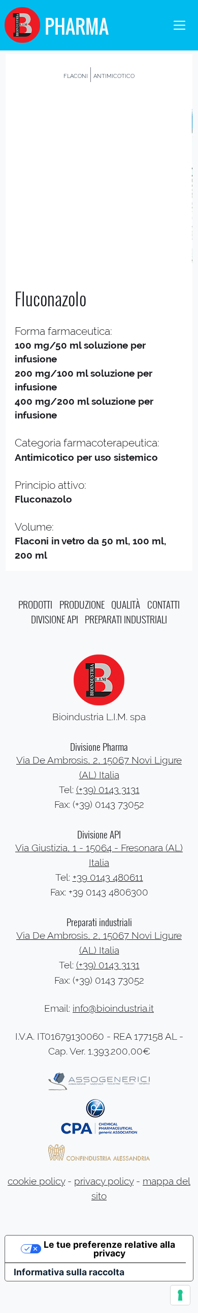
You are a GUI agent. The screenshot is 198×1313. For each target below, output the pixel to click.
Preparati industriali (126, 619)
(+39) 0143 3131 (108, 790)
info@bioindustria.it (113, 1008)
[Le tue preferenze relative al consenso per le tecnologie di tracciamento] (180, 1295)
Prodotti (35, 604)
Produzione (82, 604)
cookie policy (36, 1181)
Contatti (163, 604)
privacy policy (104, 1181)
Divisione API (54, 619)
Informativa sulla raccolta (69, 1272)
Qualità (125, 604)
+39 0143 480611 (108, 877)
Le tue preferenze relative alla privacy (109, 1249)
